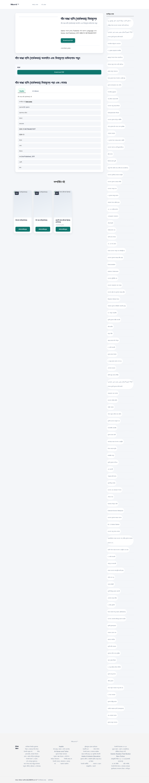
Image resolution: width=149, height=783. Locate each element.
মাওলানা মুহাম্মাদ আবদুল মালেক (114, 517)
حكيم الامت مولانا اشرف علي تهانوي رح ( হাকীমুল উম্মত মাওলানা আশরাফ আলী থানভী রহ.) (119, 23)
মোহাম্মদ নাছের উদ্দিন (112, 598)
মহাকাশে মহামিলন (64, 763)
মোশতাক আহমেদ (111, 368)
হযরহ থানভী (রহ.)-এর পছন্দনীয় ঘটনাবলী (90, 754)
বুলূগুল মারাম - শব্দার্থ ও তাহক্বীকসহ (120, 749)
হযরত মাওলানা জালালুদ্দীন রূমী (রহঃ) (115, 570)
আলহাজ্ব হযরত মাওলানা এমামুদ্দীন (115, 441)
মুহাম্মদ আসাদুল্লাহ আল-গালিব (114, 85)
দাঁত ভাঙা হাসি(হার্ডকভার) (41, 220)
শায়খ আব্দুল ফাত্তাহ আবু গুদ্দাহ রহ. (115, 687)
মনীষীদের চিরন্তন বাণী (120, 751)
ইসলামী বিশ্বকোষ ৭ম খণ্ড (120, 746)
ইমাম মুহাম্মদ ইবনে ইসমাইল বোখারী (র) (116, 78)
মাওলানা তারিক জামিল (112, 400)
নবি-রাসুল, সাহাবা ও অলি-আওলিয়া (61, 749)
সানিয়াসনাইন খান (111, 230)
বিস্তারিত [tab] (22, 91)
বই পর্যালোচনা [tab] (35, 91)
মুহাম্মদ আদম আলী (112, 434)
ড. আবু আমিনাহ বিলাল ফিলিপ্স (114, 667)
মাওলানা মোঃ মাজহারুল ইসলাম (114, 490)
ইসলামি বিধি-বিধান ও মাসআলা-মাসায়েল (120, 766)
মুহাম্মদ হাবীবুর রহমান (112, 701)
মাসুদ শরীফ (110, 333)
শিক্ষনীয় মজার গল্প (68, 759)
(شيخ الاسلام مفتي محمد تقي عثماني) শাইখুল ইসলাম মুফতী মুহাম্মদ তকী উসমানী (120, 384)
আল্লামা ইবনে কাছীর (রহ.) (114, 202)
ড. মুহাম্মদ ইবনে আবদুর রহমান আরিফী (116, 140)
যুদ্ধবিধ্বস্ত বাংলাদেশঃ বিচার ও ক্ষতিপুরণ (120, 768)
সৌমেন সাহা (110, 497)
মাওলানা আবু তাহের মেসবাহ (114, 531)
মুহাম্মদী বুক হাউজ (111, 483)
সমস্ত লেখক (35, 4)
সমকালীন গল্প (86, 749)
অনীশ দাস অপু (111, 577)
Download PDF (68, 40)
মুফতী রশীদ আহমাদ (112, 646)
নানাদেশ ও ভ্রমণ (97, 763)
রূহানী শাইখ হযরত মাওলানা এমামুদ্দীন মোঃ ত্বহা (118, 549)
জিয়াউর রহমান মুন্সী (112, 161)
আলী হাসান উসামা (112, 237)
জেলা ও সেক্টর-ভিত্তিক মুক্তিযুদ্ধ (32, 756)
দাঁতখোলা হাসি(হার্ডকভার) (21, 220)
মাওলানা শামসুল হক (112, 188)
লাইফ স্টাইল (96, 749)
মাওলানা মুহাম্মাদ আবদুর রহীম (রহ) (115, 257)
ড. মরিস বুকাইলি (111, 605)
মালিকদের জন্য (42, 780)
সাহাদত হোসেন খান (112, 632)
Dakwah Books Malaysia (115, 510)
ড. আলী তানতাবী (111, 347)
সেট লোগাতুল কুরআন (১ (31, 761)
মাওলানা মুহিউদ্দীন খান (112, 278)
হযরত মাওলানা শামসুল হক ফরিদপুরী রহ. (116, 250)
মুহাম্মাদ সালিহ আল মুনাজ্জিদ (114, 653)
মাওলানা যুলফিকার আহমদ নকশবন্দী (115, 175)
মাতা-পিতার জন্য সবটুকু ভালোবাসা (32, 763)
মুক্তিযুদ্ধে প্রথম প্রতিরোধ (91, 746)
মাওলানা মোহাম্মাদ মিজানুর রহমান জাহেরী (116, 618)
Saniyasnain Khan (113, 112)
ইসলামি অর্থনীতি (84, 763)
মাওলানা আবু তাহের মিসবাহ (114, 105)
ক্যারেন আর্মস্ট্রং (111, 639)
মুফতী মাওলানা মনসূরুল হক (114, 421)
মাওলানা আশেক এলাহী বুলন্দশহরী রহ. (116, 147)
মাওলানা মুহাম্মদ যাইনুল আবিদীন (114, 119)
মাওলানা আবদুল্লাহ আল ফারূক (114, 285)
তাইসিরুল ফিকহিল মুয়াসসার (31, 746)
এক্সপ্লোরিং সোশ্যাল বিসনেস (31, 754)
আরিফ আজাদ (111, 407)
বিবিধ (38, 751)
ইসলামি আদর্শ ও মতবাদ (31, 759)
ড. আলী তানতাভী (111, 556)
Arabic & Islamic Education (91, 756)
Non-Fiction (120, 756)
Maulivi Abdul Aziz (113, 299)
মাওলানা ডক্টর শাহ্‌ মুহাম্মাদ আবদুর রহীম (116, 292)
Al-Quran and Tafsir (61, 751)
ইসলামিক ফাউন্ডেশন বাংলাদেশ (114, 43)
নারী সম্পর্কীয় (126, 763)
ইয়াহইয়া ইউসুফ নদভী (112, 503)
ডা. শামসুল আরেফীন (112, 313)
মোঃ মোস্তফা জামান (112, 715)
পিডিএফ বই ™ (74, 741)
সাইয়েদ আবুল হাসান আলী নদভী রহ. (115, 64)
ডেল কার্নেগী (110, 469)
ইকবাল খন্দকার (29, 102)
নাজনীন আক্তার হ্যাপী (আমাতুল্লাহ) (116, 708)
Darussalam (111, 264)
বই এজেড (43, 4)
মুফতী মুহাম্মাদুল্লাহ (112, 625)
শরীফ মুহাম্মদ (110, 681)
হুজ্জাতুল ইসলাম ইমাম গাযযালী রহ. (115, 57)
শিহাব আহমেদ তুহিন (112, 448)
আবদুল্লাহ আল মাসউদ (113, 393)
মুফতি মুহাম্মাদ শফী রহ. (113, 462)
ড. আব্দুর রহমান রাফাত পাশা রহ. (115, 361)
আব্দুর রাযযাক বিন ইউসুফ (113, 340)
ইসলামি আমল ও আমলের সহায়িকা (91, 751)
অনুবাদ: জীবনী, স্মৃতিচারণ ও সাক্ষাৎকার (32, 766)
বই (55, 763)
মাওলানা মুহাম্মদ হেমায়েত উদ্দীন (114, 181)
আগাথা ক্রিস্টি (111, 584)
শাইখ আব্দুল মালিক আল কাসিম (114, 414)
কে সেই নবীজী (115, 763)
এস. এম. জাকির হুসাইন (113, 209)
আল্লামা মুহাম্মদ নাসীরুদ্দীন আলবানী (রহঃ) (117, 306)
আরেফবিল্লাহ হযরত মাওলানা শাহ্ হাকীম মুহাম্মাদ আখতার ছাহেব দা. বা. (120, 540)
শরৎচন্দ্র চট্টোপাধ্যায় (112, 476)
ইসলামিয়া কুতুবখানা (112, 92)
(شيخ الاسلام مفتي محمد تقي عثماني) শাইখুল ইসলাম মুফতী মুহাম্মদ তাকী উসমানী (120, 34)
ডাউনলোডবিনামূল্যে (23, 229)
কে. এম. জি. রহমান (112, 244)
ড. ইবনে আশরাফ (111, 694)
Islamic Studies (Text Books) (121, 754)
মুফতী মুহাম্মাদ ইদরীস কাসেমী (114, 319)
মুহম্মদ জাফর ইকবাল (112, 354)
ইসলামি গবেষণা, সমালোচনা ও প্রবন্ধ (61, 761)
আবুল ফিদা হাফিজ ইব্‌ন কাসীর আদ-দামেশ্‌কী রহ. (118, 168)
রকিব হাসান (110, 154)
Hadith (61, 746)
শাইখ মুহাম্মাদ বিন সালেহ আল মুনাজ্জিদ (116, 126)
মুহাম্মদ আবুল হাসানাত (112, 722)
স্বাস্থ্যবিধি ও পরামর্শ (91, 766)
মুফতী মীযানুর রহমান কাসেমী (114, 591)
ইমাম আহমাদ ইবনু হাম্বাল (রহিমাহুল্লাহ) (117, 612)
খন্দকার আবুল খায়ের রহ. (113, 71)
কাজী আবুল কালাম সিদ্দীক (113, 375)
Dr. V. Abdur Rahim (113, 524)
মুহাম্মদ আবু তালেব (112, 674)
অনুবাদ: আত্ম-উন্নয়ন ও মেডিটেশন (61, 756)
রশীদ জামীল (110, 326)
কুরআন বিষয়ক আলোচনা (61, 754)
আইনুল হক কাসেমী (112, 563)
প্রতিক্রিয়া (50, 780)
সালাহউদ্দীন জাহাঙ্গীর (112, 428)
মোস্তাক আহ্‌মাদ (111, 133)
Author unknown (113, 271)
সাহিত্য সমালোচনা (55, 759)
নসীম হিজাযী (110, 223)
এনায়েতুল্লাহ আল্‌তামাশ (113, 216)
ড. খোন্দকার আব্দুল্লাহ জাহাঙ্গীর (114, 50)
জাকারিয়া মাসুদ (111, 455)
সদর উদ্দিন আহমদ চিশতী (113, 99)
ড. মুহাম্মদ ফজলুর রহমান (113, 195)
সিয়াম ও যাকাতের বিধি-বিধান (31, 749)
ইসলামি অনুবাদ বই (28, 751)
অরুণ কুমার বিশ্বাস (112, 660)
